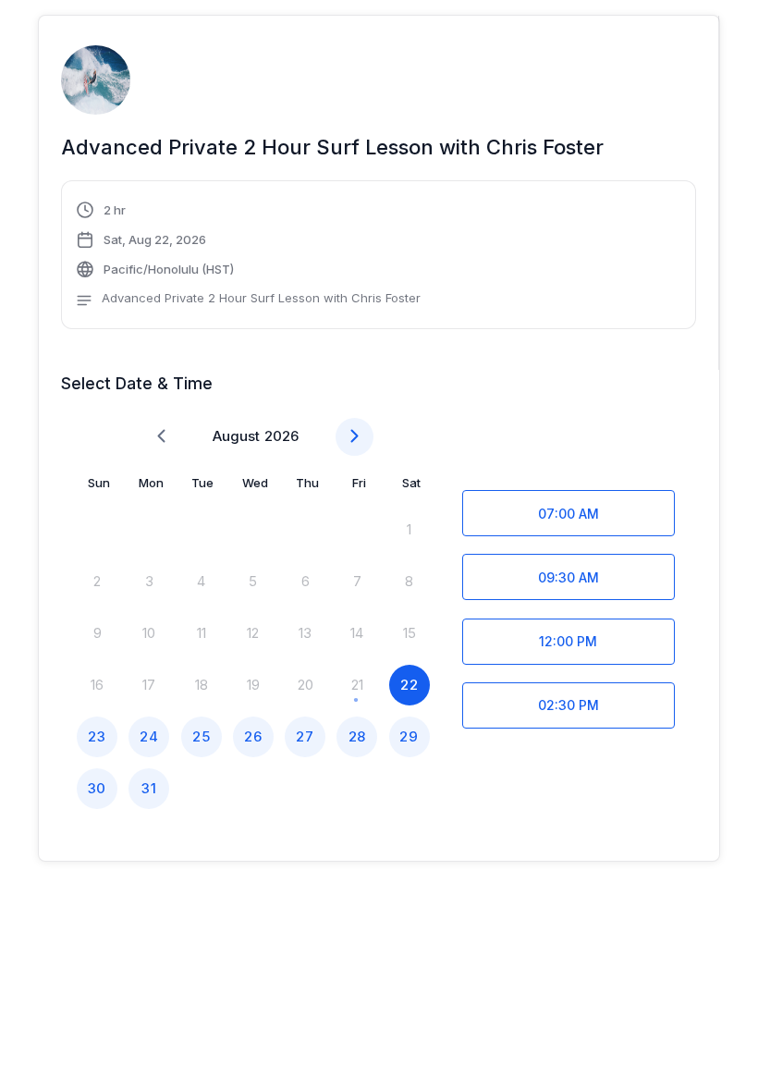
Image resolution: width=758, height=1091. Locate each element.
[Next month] (354, 437)
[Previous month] (161, 437)
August (236, 436)
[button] (248, 257)
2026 (281, 436)
